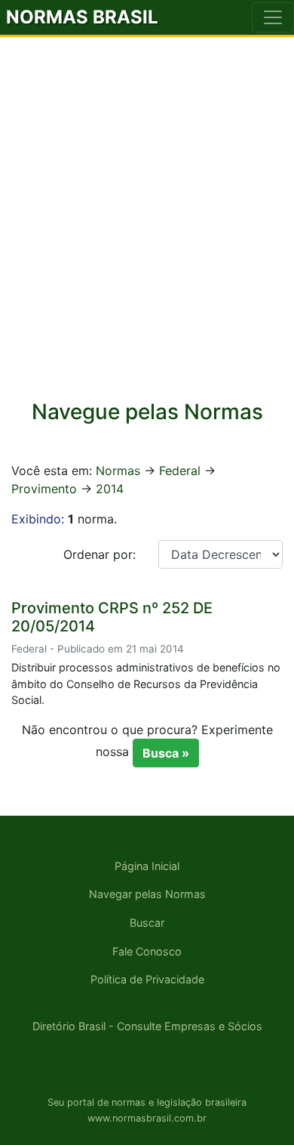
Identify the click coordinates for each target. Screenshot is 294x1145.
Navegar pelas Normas (147, 893)
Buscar (147, 922)
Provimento (44, 488)
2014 (110, 488)
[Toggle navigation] (273, 17)
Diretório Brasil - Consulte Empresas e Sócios (147, 1026)
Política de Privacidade (147, 979)
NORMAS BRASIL (82, 17)
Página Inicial (147, 866)
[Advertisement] (147, 228)
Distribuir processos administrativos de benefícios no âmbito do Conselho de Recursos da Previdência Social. (145, 683)
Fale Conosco (147, 951)
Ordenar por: (99, 554)
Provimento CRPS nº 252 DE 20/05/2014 (112, 617)
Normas (118, 470)
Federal (180, 470)
